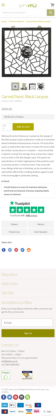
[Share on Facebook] (3, 250)
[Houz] (27, 397)
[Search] (51, 12)
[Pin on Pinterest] (16, 250)
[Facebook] (3, 397)
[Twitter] (9, 397)
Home (4, 21)
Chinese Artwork (16, 21)
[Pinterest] (15, 397)
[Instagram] (21, 397)
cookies (5, 391)
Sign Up (28, 333)
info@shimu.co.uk (9, 361)
